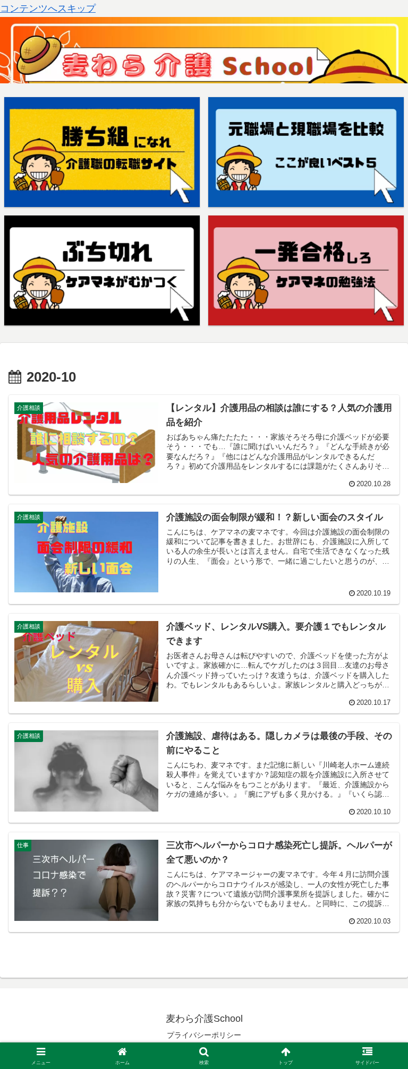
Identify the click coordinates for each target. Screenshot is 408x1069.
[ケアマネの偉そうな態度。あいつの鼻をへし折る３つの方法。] (102, 270)
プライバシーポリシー (204, 1035)
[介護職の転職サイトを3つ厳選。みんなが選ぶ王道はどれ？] (102, 152)
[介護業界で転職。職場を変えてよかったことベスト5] (306, 152)
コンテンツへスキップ (48, 8)
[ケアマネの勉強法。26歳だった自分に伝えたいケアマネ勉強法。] (306, 270)
